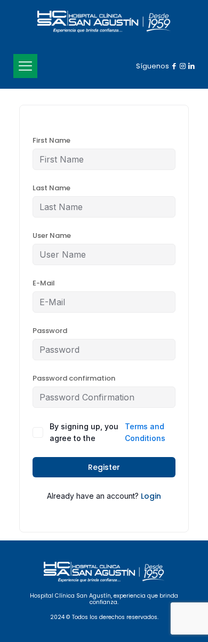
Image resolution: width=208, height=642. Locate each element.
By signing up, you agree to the (107, 432)
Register (104, 467)
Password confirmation (74, 378)
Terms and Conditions (145, 432)
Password (50, 331)
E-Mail (44, 283)
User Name (52, 235)
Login (151, 496)
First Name (51, 140)
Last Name (51, 188)
